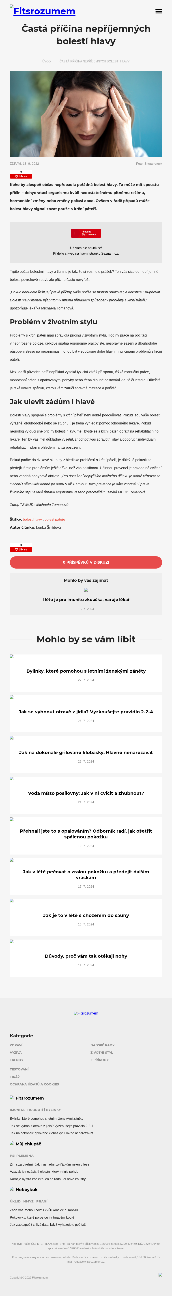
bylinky (53, 1109)
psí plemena (22, 1155)
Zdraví (16, 1045)
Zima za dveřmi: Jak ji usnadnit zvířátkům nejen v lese (49, 1164)
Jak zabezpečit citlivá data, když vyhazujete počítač (48, 1224)
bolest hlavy (33, 519)
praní (41, 1201)
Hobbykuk (27, 1189)
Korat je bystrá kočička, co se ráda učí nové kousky (48, 1179)
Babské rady (102, 1045)
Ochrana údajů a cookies (34, 1084)
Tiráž (15, 1077)
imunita (17, 1109)
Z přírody (99, 1060)
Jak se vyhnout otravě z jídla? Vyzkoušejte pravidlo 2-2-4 (51, 1126)
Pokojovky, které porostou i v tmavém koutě (42, 1217)
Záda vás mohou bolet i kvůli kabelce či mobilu (44, 1210)
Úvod (46, 61)
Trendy (16, 1060)
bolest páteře (55, 519)
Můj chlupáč (28, 1144)
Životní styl (101, 1053)
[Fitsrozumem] (59, 11)
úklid (15, 1201)
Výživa (16, 1053)
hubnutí (35, 1109)
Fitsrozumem (30, 1098)
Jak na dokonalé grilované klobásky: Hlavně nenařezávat (51, 1133)
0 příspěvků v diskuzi (86, 562)
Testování (19, 1069)
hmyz (28, 1201)
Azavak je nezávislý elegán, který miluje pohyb (44, 1171)
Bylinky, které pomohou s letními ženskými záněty (46, 1118)
